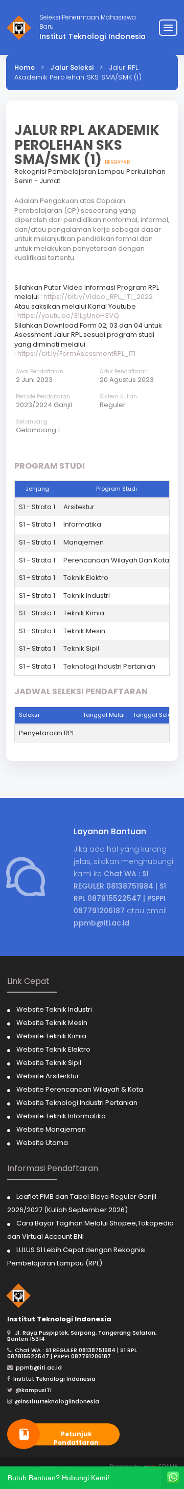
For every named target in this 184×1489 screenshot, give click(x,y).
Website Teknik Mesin (51, 1023)
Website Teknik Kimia (51, 1036)
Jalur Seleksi (72, 67)
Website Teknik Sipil (48, 1063)
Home (24, 67)
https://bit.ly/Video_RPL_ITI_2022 (98, 296)
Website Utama (42, 1143)
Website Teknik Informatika (61, 1116)
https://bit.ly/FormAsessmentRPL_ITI (76, 353)
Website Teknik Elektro (53, 1049)
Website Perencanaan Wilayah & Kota (79, 1089)
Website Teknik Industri (54, 1009)
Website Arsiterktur (47, 1076)
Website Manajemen (51, 1129)
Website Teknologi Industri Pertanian (76, 1103)
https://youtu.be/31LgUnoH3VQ (68, 315)
